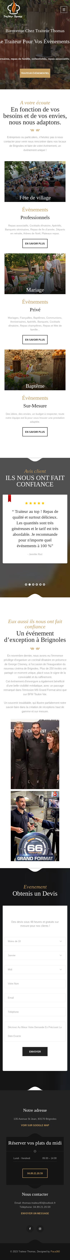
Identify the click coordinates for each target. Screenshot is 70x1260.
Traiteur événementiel (35, 73)
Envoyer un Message (35, 1213)
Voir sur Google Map (35, 1125)
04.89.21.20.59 (35, 1173)
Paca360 (55, 1251)
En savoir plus (35, 243)
